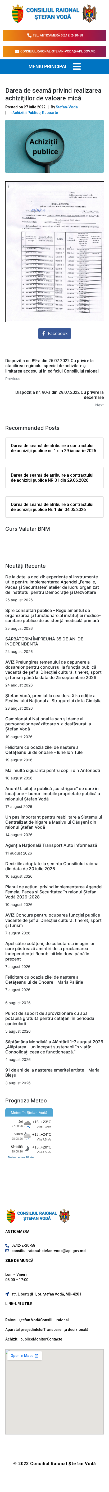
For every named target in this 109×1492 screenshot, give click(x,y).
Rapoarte (50, 113)
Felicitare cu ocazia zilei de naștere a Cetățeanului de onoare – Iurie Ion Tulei (44, 750)
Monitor (40, 1339)
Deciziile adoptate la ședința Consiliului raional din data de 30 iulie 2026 (52, 866)
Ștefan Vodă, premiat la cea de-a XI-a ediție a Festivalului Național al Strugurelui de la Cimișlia (54, 698)
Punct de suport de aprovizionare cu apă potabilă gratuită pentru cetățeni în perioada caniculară (49, 1018)
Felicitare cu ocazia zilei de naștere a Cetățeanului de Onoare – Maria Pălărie (44, 979)
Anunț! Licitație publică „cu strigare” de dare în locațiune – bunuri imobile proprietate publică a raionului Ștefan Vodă (52, 793)
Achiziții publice (19, 1339)
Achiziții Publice (26, 113)
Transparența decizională (65, 1329)
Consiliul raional (54, 1320)
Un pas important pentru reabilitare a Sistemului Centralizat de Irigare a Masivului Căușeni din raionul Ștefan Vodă (53, 822)
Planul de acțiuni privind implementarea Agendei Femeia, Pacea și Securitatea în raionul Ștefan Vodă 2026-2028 (53, 892)
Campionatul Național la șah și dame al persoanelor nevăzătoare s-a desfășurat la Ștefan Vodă (48, 723)
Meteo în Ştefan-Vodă (29, 1112)
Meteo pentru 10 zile (21, 1157)
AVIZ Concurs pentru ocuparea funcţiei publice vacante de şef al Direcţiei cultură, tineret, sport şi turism (53, 920)
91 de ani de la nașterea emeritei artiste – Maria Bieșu (52, 1072)
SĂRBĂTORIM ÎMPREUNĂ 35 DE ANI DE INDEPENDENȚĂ (44, 641)
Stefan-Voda (67, 107)
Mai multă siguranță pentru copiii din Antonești (52, 770)
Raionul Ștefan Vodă (22, 1320)
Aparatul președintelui (24, 1329)
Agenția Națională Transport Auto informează (51, 845)
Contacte (54, 1339)
